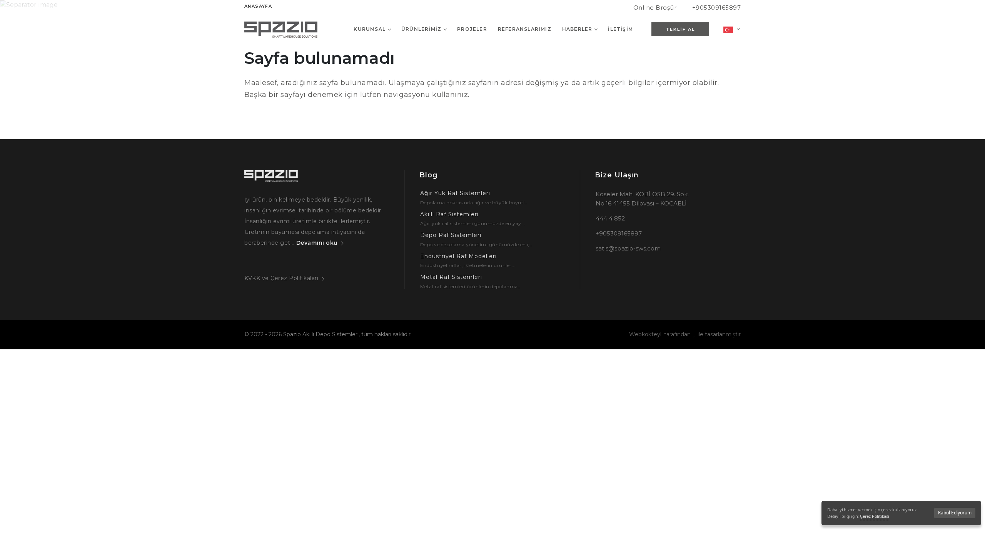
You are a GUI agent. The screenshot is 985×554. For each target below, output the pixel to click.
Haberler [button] (577, 29)
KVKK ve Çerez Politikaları (281, 278)
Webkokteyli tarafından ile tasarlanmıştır (685, 334)
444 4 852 (610, 218)
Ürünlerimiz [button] (421, 29)
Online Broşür (654, 7)
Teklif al (680, 29)
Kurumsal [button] (370, 29)
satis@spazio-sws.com (628, 248)
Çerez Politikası (874, 516)
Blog (428, 175)
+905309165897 (716, 7)
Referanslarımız (524, 29)
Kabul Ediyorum (955, 512)
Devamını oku (316, 242)
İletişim (620, 29)
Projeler (472, 29)
